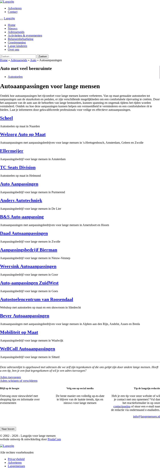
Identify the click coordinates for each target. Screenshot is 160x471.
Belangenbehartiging (20, 39)
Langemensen (16, 466)
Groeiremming (17, 42)
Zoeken (42, 56)
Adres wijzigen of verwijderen (18, 380)
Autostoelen (15, 76)
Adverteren (15, 8)
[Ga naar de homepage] (7, 1)
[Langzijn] (7, 445)
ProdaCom (54, 439)
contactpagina (121, 406)
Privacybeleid (16, 459)
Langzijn (9, 18)
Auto (33, 60)
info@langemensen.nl (146, 416)
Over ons (13, 49)
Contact (12, 11)
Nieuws (12, 28)
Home (11, 25)
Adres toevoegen (10, 377)
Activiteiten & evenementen (25, 35)
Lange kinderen (17, 46)
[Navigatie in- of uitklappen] (1, 19)
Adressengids (16, 32)
